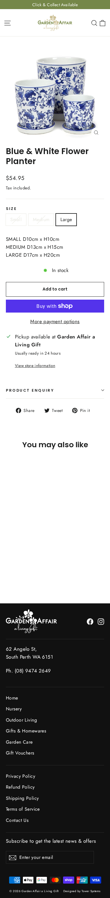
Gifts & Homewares (26, 730)
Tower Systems (91, 891)
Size (11, 208)
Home (12, 698)
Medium (41, 219)
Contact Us (17, 820)
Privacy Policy (20, 776)
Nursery (14, 708)
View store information (35, 365)
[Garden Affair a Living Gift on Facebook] (90, 621)
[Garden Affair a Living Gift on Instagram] (101, 621)
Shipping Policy (22, 798)
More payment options (55, 321)
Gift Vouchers (20, 753)
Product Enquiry (30, 390)
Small (16, 219)
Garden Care (19, 742)
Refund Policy (20, 787)
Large (66, 219)
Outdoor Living (21, 720)
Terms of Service (23, 809)
